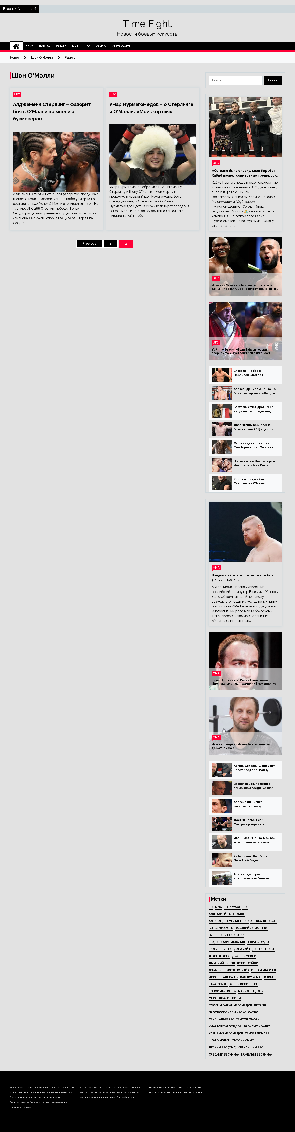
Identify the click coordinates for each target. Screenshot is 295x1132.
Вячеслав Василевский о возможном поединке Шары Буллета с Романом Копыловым (255, 786)
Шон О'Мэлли (219, 1040)
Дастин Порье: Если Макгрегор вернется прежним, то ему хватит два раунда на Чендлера (255, 822)
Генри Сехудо (258, 942)
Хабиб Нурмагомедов (226, 1033)
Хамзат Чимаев (257, 1033)
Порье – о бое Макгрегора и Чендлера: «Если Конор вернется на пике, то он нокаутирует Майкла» (254, 464)
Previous (89, 243)
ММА (75, 46)
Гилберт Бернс (220, 949)
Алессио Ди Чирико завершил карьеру (248, 804)
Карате (61, 46)
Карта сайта (121, 46)
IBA (211, 907)
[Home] (16, 46)
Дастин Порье (263, 949)
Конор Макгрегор (222, 991)
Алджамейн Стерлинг (227, 914)
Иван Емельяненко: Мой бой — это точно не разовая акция (254, 840)
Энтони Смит (243, 1040)
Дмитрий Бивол (222, 963)
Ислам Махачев (263, 970)
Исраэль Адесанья (223, 977)
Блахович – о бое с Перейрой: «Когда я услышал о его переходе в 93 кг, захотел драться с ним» (255, 373)
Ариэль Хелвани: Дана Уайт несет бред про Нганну (254, 768)
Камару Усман (251, 977)
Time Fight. (147, 23)
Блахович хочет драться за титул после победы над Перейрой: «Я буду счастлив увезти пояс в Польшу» (255, 409)
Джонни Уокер (244, 956)
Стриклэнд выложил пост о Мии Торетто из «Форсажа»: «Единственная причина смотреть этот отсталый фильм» (255, 446)
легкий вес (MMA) (222, 1047)
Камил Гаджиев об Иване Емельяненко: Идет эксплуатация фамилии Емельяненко (244, 682)
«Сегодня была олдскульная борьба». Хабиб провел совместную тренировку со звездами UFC (245, 173)
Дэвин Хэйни (247, 963)
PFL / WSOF (232, 907)
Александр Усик (263, 921)
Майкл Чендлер (250, 991)
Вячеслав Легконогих (226, 935)
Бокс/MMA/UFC (221, 928)
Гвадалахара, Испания (227, 942)
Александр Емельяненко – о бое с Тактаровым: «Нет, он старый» (255, 391)
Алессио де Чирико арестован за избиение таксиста (251, 877)
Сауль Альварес (221, 1019)
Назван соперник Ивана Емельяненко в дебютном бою (241, 746)
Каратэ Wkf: (218, 984)
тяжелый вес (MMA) (256, 1054)
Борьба (44, 46)
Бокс (29, 46)
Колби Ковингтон (243, 984)
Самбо (101, 46)
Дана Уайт (242, 949)
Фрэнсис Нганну (256, 1026)
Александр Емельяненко (229, 921)
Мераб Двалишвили (225, 998)
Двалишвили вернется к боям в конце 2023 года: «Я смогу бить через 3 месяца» (254, 427)
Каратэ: (270, 977)
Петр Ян (260, 1005)
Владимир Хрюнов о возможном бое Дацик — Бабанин (243, 577)
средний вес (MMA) (224, 1054)
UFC (87, 46)
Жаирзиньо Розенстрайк (229, 970)
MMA (218, 907)
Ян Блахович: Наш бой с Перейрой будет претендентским (251, 859)
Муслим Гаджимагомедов (230, 1005)
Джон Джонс (219, 956)
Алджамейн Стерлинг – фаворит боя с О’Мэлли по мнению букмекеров (52, 111)
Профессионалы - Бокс (227, 1012)
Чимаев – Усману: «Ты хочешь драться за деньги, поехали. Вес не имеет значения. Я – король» (245, 287)
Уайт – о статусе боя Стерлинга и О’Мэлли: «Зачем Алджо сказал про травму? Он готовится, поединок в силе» (253, 482)
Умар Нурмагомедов (225, 1026)
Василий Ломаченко (251, 928)
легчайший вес (250, 1047)
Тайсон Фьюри (248, 1019)
